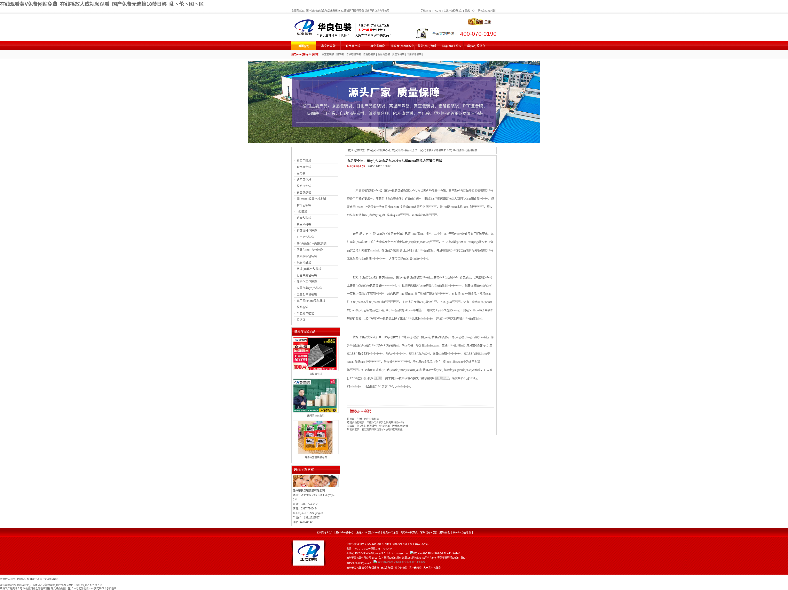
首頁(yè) (303, 45)
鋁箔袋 (340, 54)
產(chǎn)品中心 (345, 532)
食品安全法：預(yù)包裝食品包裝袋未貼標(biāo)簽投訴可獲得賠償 (441, 150)
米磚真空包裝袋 (315, 415)
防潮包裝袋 (369, 54)
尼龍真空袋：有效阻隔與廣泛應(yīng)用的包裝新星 (375, 429)
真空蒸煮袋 (304, 192)
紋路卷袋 (302, 307)
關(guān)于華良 (451, 45)
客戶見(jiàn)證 (428, 532)
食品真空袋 (353, 45)
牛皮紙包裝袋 (305, 313)
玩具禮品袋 (304, 262)
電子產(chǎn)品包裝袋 (311, 300)
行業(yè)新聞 (396, 150)
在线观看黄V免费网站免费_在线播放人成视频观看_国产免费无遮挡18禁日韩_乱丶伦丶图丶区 (102, 4)
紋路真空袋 (304, 186)
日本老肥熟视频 (79, 588)
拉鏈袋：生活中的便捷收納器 (363, 419)
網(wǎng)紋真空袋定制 (311, 198)
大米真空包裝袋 (432, 567)
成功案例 (444, 532)
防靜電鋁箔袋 (353, 54)
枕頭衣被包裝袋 (307, 256)
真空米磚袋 (377, 45)
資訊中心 (470, 10)
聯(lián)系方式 (409, 532)
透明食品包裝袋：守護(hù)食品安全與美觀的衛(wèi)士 (376, 422)
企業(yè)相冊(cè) (453, 10)
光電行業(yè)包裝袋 (309, 288)
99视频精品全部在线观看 (36, 588)
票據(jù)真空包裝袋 (309, 268)
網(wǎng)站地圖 (487, 10)
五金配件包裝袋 (307, 294)
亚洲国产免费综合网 (11, 588)
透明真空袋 (304, 179)
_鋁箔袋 (302, 211)
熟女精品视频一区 (61, 588)
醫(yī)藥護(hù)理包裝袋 (311, 243)
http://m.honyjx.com (397, 553)
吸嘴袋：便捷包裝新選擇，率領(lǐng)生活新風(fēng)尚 (378, 426)
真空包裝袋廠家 (370, 567)
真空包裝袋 (328, 45)
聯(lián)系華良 (476, 45)
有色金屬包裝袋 (307, 275)
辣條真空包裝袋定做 (316, 457)
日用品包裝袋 (414, 54)
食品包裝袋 (304, 205)
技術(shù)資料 (427, 45)
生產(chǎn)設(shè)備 (368, 532)
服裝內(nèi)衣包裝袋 (310, 249)
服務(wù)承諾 (391, 532)
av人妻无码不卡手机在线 (102, 588)
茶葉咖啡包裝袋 (307, 230)
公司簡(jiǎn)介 (324, 532)
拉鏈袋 (301, 319)
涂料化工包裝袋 (307, 281)
